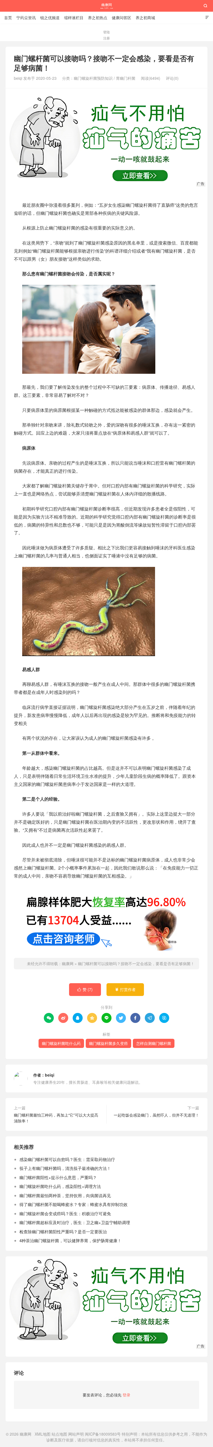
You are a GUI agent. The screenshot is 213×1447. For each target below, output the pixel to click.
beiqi (49, 1075)
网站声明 (76, 1434)
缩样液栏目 (73, 17)
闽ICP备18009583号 (103, 1434)
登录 (126, 1395)
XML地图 (42, 1434)
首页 (8, 17)
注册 (106, 38)
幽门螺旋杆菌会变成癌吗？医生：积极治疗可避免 (65, 1213)
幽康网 (106, 6)
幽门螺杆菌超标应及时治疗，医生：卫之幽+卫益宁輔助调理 (74, 1222)
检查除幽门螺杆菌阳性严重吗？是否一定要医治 (63, 1231)
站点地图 (59, 1434)
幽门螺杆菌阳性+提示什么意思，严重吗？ (58, 1177)
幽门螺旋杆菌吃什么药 (61, 1043)
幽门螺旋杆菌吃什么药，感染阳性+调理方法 (60, 1186)
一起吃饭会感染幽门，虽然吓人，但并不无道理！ (156, 1115)
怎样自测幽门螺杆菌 (153, 1043)
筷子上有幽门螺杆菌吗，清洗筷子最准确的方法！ (65, 1168)
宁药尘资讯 (26, 17)
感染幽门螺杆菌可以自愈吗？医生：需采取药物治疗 (67, 1159)
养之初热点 (97, 17)
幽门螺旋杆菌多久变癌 (108, 1043)
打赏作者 (125, 989)
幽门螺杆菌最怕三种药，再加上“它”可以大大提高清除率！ (56, 1118)
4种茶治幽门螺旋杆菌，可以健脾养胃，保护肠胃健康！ (70, 1240)
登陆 (106, 31)
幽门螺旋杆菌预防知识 (93, 78)
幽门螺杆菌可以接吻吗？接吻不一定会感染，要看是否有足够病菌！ (136, 963)
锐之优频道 (50, 17)
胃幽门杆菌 (125, 78)
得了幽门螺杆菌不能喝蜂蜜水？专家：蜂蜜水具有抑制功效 (73, 1204)
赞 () (85, 989)
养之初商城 (145, 17)
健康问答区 (121, 17)
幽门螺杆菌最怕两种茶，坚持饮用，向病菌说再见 (65, 1195)
